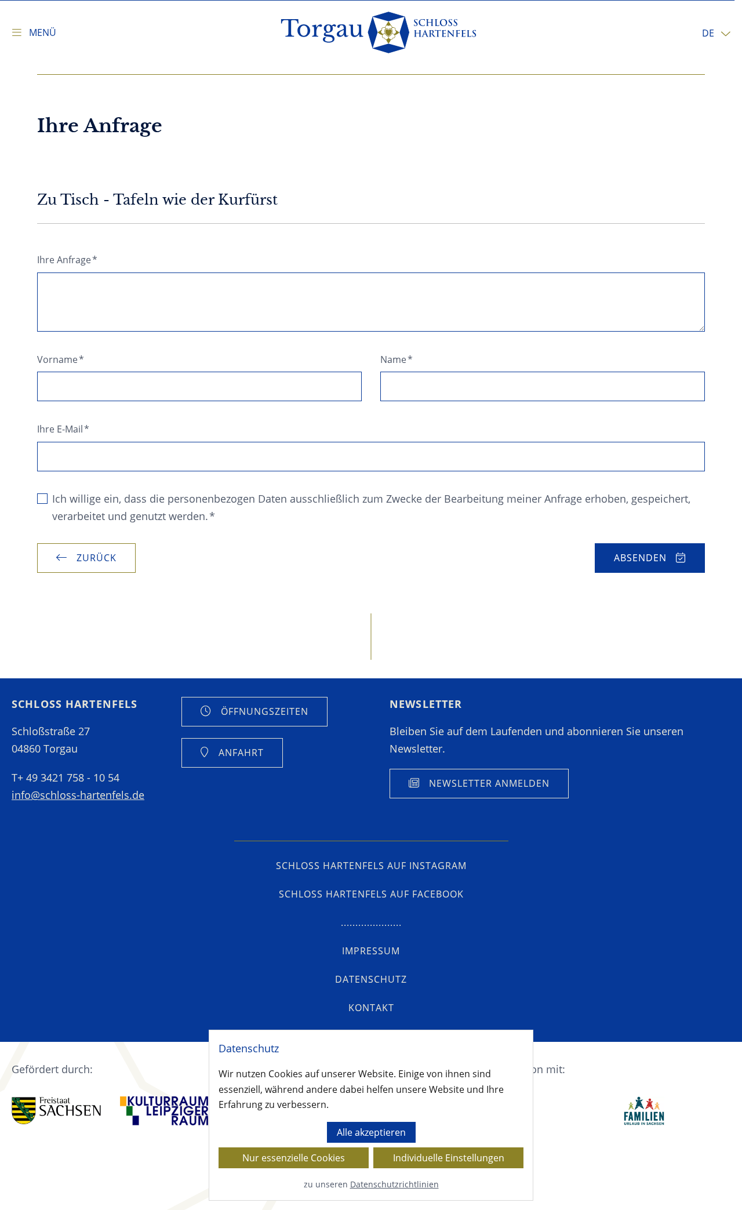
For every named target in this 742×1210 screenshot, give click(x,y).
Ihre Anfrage (67, 259)
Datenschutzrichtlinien (394, 1184)
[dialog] (371, 1115)
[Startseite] (379, 32)
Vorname (60, 359)
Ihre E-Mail (63, 429)
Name (396, 359)
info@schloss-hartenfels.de (78, 795)
